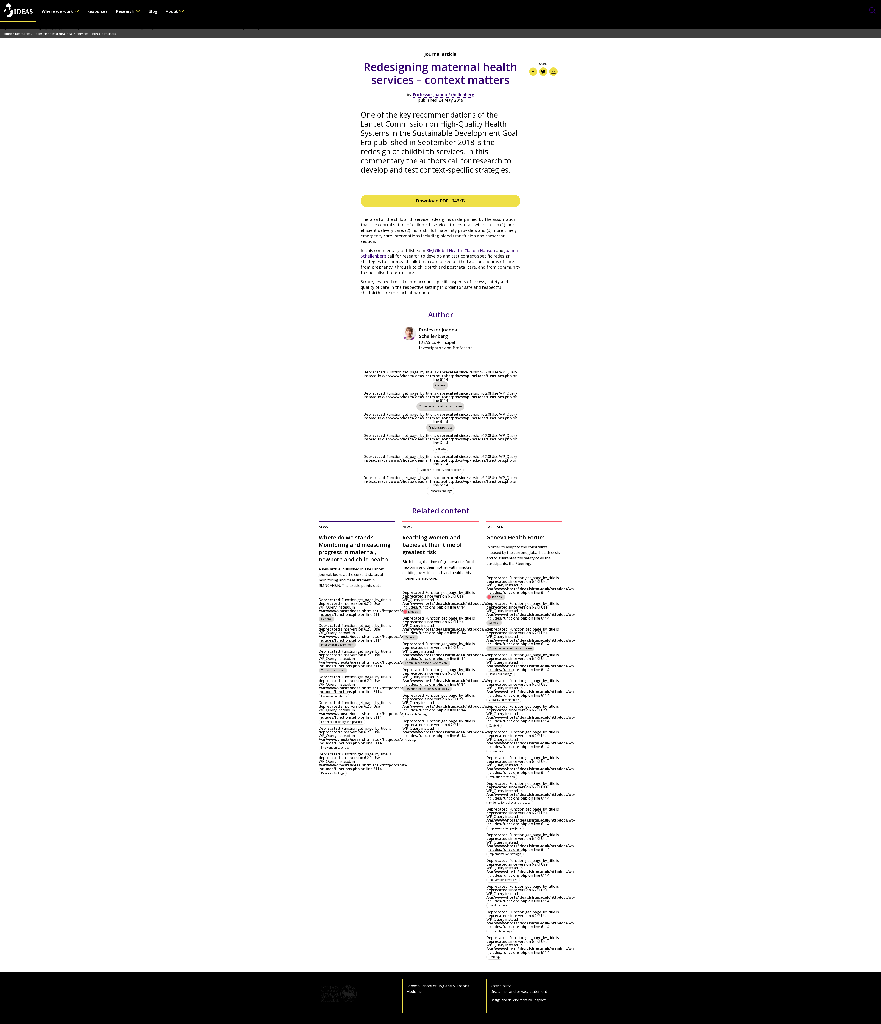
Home (7, 33)
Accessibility (500, 985)
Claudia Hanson (479, 250)
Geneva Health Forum (515, 537)
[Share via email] (553, 71)
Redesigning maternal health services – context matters (74, 33)
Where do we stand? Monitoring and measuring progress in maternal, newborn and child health (354, 548)
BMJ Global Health (444, 250)
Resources (97, 11)
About (172, 11)
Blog (152, 11)
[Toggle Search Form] (872, 11)
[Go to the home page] (18, 11)
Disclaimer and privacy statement (518, 991)
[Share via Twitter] (543, 71)
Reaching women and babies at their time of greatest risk (432, 545)
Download (440, 201)
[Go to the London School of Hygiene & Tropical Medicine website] (357, 993)
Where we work (57, 11)
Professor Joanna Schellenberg (443, 94)
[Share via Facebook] (533, 71)
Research (125, 11)
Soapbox (539, 1000)
